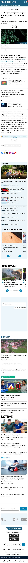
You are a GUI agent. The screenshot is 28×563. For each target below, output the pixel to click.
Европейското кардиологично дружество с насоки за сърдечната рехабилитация (12, 479)
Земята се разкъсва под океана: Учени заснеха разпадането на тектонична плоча (13, 221)
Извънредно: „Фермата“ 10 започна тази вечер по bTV (13, 182)
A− (2, 51)
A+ (5, 51)
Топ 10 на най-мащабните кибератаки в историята (15, 103)
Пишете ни (19, 554)
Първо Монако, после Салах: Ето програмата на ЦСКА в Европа (13, 404)
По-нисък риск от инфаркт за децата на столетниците (12, 495)
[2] (26, 2)
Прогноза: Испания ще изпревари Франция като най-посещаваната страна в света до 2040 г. (13, 370)
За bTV (4, 549)
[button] (8, 256)
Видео (19, 5)
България (16, 9)
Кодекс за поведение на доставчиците (14, 551)
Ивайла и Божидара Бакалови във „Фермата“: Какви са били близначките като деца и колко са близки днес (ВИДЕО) (13, 445)
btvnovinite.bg (4, 45)
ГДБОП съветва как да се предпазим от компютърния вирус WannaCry (16, 81)
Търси (24, 508)
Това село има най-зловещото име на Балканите (13, 356)
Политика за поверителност (19, 549)
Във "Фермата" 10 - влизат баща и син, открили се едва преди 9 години (13, 436)
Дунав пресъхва (4, 5)
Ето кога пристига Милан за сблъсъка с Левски (10, 396)
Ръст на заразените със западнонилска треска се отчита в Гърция (11, 247)
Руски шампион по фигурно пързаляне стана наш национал (12, 411)
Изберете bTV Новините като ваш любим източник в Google (15, 136)
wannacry (18, 145)
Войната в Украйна (13, 5)
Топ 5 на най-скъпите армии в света (11, 363)
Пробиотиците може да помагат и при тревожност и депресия (12, 488)
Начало (11, 9)
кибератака (12, 145)
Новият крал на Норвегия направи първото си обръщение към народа (13, 214)
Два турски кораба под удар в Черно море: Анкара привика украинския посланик (17, 189)
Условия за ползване (11, 554)
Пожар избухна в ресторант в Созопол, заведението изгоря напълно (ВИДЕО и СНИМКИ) (12, 282)
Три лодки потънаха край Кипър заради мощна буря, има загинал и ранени (13, 207)
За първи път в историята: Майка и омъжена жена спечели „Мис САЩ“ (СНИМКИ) (14, 453)
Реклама (9, 549)
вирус (6, 145)
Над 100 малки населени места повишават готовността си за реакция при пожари (17, 199)
